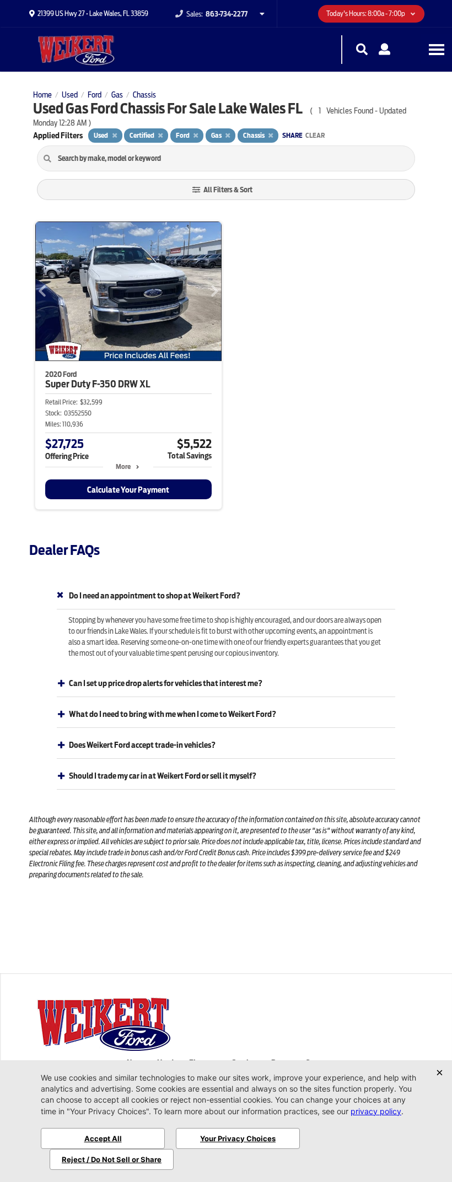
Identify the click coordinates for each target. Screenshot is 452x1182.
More (123, 466)
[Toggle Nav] (436, 49)
